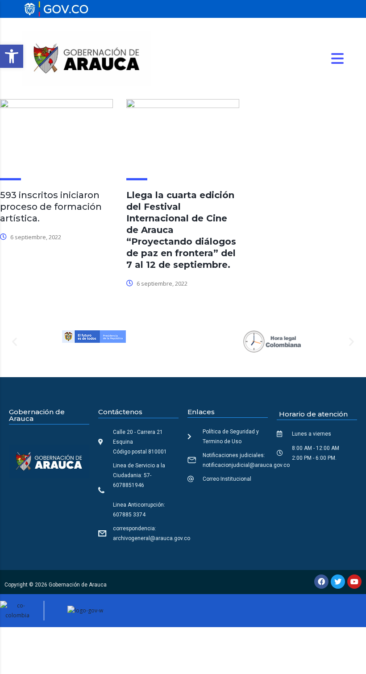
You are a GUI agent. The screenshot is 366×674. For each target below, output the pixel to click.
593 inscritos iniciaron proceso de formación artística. (51, 207)
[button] (11, 56)
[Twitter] (338, 581)
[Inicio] (86, 58)
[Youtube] (354, 581)
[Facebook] (321, 581)
